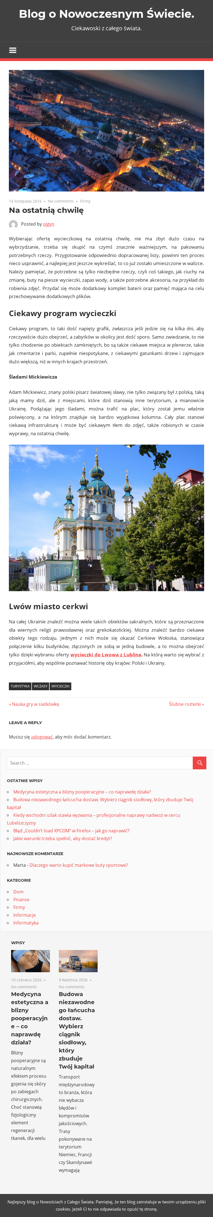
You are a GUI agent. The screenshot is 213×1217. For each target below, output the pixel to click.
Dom (18, 892)
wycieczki (61, 686)
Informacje (24, 915)
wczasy (40, 686)
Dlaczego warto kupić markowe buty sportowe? (78, 865)
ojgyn (48, 224)
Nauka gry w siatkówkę (35, 704)
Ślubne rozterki (185, 704)
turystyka (20, 686)
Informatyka (26, 923)
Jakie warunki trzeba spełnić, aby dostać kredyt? (62, 838)
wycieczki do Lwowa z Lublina (105, 654)
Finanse (21, 899)
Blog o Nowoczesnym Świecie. (106, 14)
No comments (61, 201)
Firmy (85, 201)
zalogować (42, 737)
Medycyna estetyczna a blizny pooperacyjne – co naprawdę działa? (82, 792)
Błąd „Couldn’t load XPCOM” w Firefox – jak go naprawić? (71, 831)
